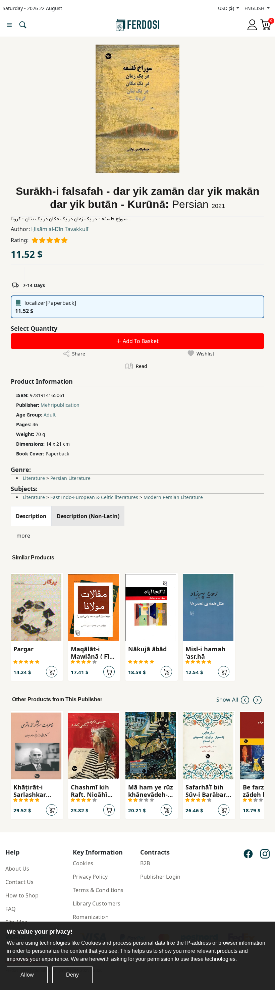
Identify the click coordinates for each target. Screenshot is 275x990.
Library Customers (96, 903)
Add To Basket (140, 341)
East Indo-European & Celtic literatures (94, 497)
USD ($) (226, 8)
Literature (34, 478)
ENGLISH (255, 8)
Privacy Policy (90, 876)
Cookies (83, 863)
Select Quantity (34, 328)
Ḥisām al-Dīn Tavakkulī (59, 229)
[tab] (31, 516)
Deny (72, 975)
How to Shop (22, 895)
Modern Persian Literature (173, 497)
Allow (27, 975)
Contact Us (19, 882)
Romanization (91, 917)
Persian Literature (70, 478)
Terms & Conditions (98, 890)
